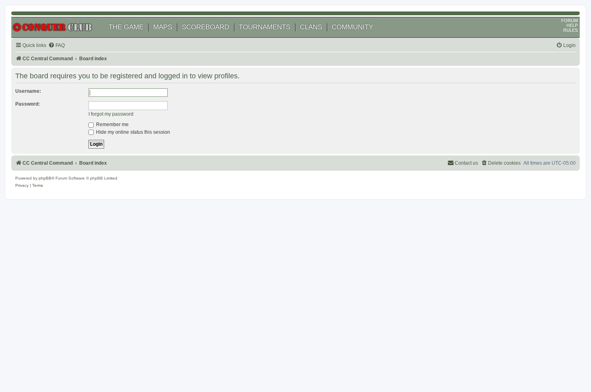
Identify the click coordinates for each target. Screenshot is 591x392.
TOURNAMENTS (264, 27)
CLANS (311, 27)
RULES (570, 30)
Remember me (112, 124)
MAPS (162, 27)
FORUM (569, 20)
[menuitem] (56, 45)
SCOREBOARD (205, 27)
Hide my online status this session (132, 132)
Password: (27, 104)
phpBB (45, 178)
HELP (572, 25)
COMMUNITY (352, 27)
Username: (28, 91)
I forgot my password (110, 114)
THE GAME (126, 27)
